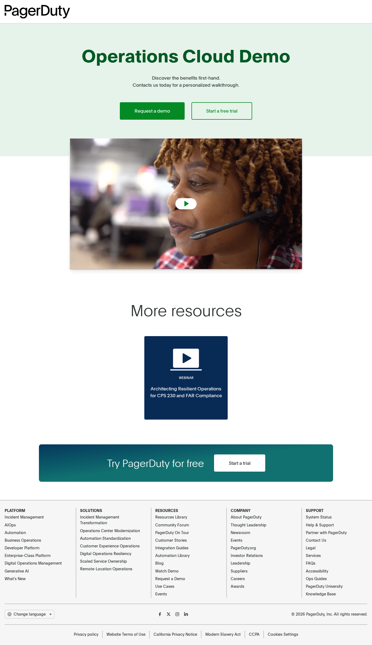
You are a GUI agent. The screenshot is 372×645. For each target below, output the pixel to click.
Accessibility (317, 571)
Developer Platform (22, 547)
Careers (238, 578)
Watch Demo (167, 571)
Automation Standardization (105, 538)
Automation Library (172, 555)
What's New (15, 578)
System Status (319, 517)
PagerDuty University (324, 586)
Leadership (240, 563)
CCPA (254, 634)
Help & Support (320, 525)
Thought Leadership (248, 525)
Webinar (186, 377)
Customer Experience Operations (110, 545)
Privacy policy (86, 634)
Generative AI (17, 571)
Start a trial (240, 463)
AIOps (10, 525)
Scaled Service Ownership (103, 561)
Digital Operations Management (33, 563)
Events (161, 593)
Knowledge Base (321, 593)
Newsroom (240, 532)
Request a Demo (170, 578)
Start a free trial (221, 110)
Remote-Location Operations (106, 568)
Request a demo (152, 110)
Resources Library (171, 517)
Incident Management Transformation (99, 519)
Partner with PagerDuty (326, 532)
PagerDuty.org (243, 547)
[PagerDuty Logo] (37, 12)
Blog (159, 563)
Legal (311, 547)
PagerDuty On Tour (172, 532)
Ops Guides (316, 578)
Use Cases (164, 586)
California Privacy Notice (175, 634)
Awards (237, 586)
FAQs (310, 563)
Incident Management (24, 517)
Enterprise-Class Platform (28, 555)
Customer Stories (171, 540)
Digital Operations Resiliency (105, 553)
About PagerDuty (246, 517)
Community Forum (172, 525)
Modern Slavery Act (223, 634)
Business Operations (23, 540)
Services (313, 555)
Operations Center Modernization (110, 530)
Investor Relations (247, 555)
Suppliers (239, 571)
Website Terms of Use (125, 634)
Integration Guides (171, 547)
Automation (15, 532)
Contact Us (316, 540)
